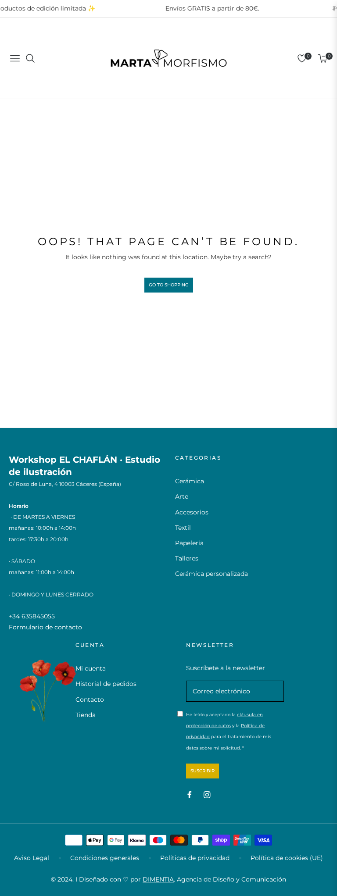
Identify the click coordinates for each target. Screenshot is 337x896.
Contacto (89, 699)
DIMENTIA (158, 879)
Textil (183, 528)
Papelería (189, 543)
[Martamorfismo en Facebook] (189, 794)
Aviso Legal (31, 858)
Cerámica (189, 481)
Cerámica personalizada (211, 574)
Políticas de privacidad (194, 858)
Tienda (85, 715)
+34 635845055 (32, 616)
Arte (181, 496)
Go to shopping (169, 285)
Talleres (186, 558)
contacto (68, 627)
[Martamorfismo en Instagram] (207, 794)
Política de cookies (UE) (287, 858)
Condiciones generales (104, 858)
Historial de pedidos (105, 684)
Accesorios (191, 512)
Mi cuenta (90, 668)
